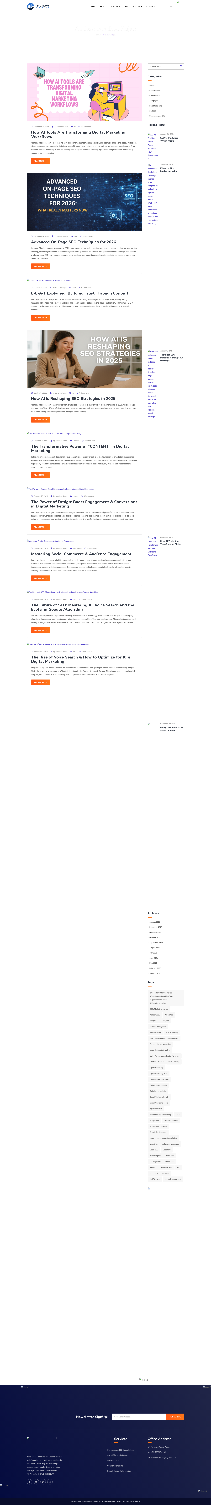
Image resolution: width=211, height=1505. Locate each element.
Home (92, 6)
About (103, 6)
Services (115, 6)
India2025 (154, 1144)
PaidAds (153, 1167)
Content (76, 441)
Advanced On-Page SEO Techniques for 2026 (73, 242)
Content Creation (157, 1062)
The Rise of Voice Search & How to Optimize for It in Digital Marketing (80, 659)
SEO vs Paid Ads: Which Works (169, 139)
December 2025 (155, 927)
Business (153, 90)
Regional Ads (166, 1167)
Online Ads (169, 1161)
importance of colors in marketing (163, 1138)
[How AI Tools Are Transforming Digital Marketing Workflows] (153, 628)
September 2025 (156, 943)
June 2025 (153, 958)
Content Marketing (115, 1466)
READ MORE (39, 161)
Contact (137, 6)
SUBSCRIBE (175, 1417)
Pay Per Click (113, 1460)
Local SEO (154, 1150)
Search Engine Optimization (119, 1471)
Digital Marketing (156, 1068)
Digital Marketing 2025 (158, 1073)
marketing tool (155, 1156)
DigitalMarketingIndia (158, 1091)
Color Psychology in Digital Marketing (164, 1056)
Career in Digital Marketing (160, 1044)
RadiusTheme (134, 1501)
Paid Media (77, 548)
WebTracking (155, 1179)
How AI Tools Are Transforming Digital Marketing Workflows (78, 134)
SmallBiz (165, 1173)
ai (75, 127)
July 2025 (153, 953)
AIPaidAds (169, 1015)
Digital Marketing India (158, 1085)
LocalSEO (167, 1150)
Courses (150, 6)
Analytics (165, 1021)
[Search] (171, 6)
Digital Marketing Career (159, 1079)
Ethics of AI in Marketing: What (169, 170)
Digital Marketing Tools (159, 1103)
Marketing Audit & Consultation (120, 1450)
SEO (76, 236)
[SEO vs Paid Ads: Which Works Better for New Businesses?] (153, 146)
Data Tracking (174, 1062)
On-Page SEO (155, 1161)
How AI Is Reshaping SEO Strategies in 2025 (73, 398)
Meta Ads (170, 1156)
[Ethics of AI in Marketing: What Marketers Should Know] (153, 255)
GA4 (177, 1115)
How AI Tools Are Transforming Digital (170, 543)
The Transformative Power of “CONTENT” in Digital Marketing (80, 448)
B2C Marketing (172, 1032)
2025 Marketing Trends (159, 1009)
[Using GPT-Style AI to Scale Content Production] (153, 814)
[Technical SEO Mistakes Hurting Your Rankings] (153, 441)
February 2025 (155, 968)
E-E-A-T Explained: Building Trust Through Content (79, 293)
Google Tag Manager (158, 1132)
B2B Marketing (155, 1032)
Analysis (153, 1021)
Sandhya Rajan (62, 127)
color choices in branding (160, 1050)
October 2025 (154, 937)
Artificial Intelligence (158, 1027)
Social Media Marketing (117, 1455)
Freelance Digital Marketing (160, 1115)
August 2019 (154, 973)
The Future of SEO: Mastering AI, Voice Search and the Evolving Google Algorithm (82, 607)
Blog (126, 6)
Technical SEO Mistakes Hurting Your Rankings (171, 357)
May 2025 (153, 963)
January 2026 (154, 922)
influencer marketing (170, 1144)
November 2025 (155, 932)
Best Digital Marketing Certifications (164, 1038)
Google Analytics (171, 1120)
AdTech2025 (155, 1015)
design (75, 496)
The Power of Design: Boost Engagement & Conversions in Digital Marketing (84, 504)
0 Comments (86, 127)
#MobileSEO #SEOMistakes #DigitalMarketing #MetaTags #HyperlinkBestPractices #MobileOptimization (161, 998)
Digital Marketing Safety (159, 1097)
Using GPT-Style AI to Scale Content (171, 729)
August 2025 (154, 948)
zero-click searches (173, 1179)
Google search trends (158, 1126)
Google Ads (154, 1120)
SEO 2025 (154, 1173)
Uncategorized (155, 116)
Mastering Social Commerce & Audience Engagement (81, 554)
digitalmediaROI (156, 1109)
